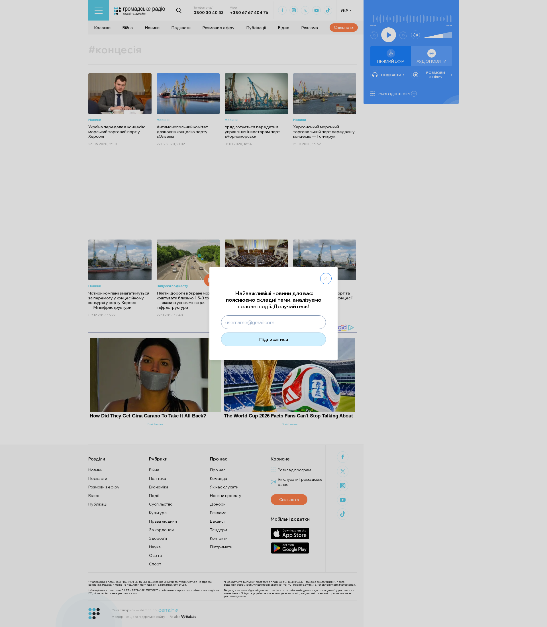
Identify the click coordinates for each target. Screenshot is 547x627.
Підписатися (273, 339)
